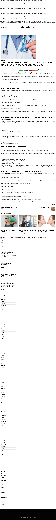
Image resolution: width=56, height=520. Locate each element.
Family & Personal (22, 31)
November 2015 (3, 440)
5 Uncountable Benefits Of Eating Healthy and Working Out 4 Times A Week (8, 271)
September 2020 (3, 328)
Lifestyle (35, 31)
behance (26, 512)
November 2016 (3, 417)
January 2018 (3, 390)
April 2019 (2, 361)
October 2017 (3, 396)
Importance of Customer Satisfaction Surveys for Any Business (8, 275)
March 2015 (3, 456)
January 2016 (3, 436)
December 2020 (3, 322)
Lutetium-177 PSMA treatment (8, 173)
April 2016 (2, 431)
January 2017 (3, 413)
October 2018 (3, 373)
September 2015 (3, 444)
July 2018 (2, 378)
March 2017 (3, 409)
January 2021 (3, 320)
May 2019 (2, 359)
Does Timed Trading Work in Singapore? (7, 258)
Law (31, 31)
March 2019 (3, 363)
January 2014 (3, 473)
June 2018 (2, 380)
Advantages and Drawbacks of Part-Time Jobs (9, 208)
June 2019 (2, 357)
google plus (19, 512)
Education (9, 31)
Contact (50, 31)
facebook (12, 512)
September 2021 (3, 305)
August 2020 (3, 330)
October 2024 (3, 291)
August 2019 (3, 353)
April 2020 (2, 338)
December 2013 (3, 475)
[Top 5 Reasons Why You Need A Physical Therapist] (28, 221)
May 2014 (2, 465)
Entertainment (15, 31)
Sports (2, 502)
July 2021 (2, 309)
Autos (2, 482)
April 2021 (2, 315)
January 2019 (3, 367)
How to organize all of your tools (44, 208)
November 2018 (3, 371)
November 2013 (3, 477)
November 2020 (3, 324)
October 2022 (3, 295)
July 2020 (2, 332)
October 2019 (3, 349)
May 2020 (2, 336)
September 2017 (3, 398)
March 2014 (3, 469)
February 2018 (3, 388)
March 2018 (3, 386)
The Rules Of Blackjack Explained (6, 261)
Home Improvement (4, 497)
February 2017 (3, 411)
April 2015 (2, 454)
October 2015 (3, 442)
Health (28, 31)
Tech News (40, 31)
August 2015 (3, 446)
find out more (3, 285)
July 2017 (2, 402)
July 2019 (2, 355)
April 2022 (2, 297)
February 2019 (3, 365)
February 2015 (3, 458)
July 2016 (2, 425)
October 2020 (3, 326)
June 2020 (2, 334)
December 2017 (3, 392)
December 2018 (3, 369)
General (45, 31)
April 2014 (2, 467)
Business (3, 31)
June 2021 (2, 311)
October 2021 (3, 303)
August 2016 (3, 423)
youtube (37, 512)
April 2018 (2, 384)
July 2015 (2, 448)
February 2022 (3, 299)
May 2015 (2, 452)
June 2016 (2, 427)
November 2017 (3, 394)
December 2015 (3, 438)
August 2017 (3, 400)
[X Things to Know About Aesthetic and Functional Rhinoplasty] (46, 221)
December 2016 (3, 415)
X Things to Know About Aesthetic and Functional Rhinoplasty (46, 231)
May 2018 (2, 382)
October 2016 (3, 419)
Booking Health (42, 182)
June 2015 (2, 450)
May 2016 (2, 429)
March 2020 (3, 340)
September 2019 (3, 351)
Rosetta (2, 278)
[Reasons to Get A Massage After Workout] (9, 221)
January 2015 (3, 460)
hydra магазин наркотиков (5, 274)
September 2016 (3, 421)
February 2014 (3, 471)
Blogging (2, 484)
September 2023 (3, 293)
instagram (43, 512)
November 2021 (3, 301)
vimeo (31, 512)
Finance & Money (3, 492)
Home (2, 242)
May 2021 (2, 313)
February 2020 (3, 342)
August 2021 (3, 307)
